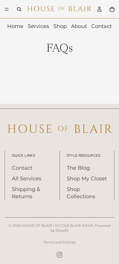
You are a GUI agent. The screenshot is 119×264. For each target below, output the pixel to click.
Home (15, 26)
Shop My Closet (87, 178)
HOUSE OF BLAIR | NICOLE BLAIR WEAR (57, 225)
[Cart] (112, 9)
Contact (101, 26)
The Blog (78, 168)
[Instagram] (59, 254)
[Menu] (6, 9)
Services (38, 26)
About (79, 26)
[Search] (19, 9)
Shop (60, 26)
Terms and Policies (59, 242)
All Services (26, 178)
